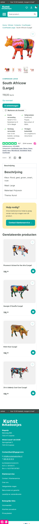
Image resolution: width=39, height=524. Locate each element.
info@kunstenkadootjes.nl (12, 456)
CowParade (6, 152)
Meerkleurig (15, 150)
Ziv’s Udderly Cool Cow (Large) (15, 388)
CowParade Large (17, 148)
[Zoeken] (34, 14)
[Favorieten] (26, 7)
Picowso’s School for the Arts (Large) (17, 265)
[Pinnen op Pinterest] (20, 158)
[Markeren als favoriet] (32, 34)
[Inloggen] (31, 7)
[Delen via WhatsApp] (15, 158)
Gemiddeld (23, 150)
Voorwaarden (7, 505)
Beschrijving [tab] (9, 166)
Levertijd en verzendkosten (11, 494)
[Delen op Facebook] (10, 158)
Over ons (5, 482)
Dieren (25, 148)
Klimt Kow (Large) (10, 347)
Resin (29, 150)
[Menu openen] (4, 14)
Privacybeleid (7, 513)
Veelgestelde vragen (9, 486)
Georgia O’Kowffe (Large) (13, 306)
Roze (9, 150)
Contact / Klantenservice (11, 478)
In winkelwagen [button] (33, 271)
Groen (30, 148)
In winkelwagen (11, 106)
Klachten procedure (9, 509)
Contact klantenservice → (20, 223)
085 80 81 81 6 (8, 459)
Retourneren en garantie (10, 490)
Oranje (4, 150)
